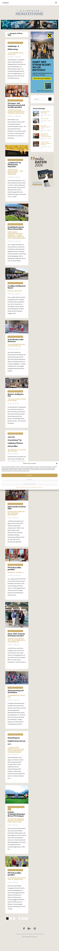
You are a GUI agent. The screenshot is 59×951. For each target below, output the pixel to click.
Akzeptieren (29, 475)
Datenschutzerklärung (21, 487)
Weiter (24, 918)
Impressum (40, 487)
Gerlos (17, 807)
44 (19, 918)
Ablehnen (29, 479)
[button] (56, 463)
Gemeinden (11, 43)
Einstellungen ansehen (29, 484)
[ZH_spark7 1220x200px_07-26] (29, 25)
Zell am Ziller (19, 43)
